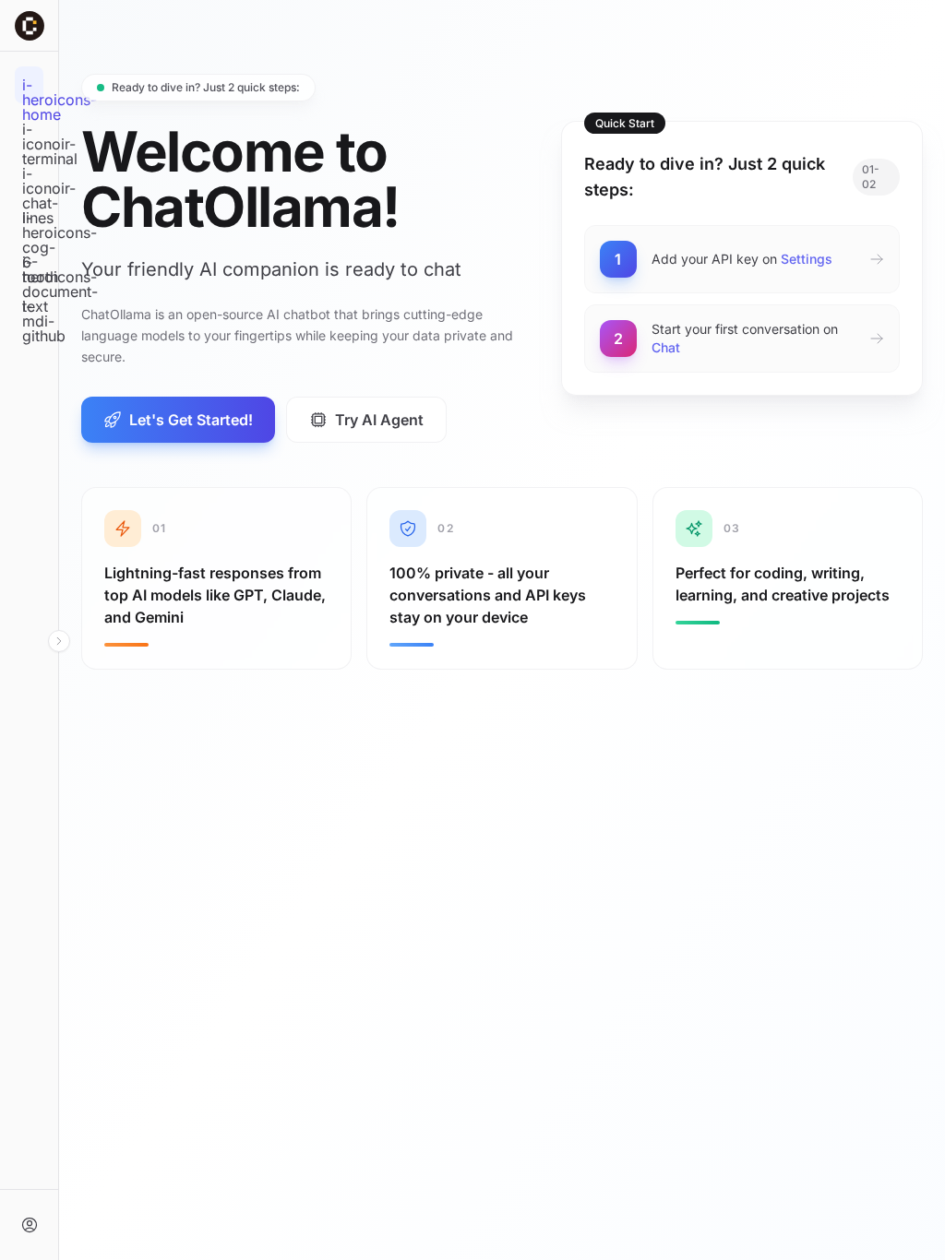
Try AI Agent (379, 419)
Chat (666, 347)
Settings (806, 259)
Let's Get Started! (191, 419)
